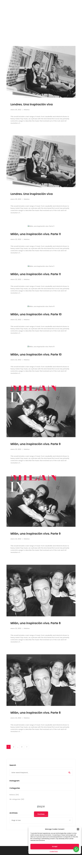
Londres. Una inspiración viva (31, 104)
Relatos (27, 110)
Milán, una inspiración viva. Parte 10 (36, 314)
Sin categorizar (17, 799)
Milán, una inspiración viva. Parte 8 (35, 623)
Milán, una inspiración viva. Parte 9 (35, 444)
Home (37, 29)
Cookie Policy (54, 851)
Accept (54, 846)
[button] (78, 829)
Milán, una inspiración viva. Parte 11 (35, 234)
